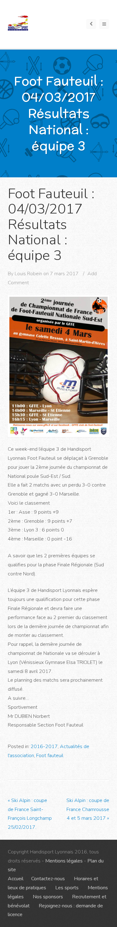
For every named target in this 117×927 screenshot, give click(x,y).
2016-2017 (44, 746)
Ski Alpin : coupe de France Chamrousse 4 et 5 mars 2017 (87, 809)
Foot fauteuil (49, 755)
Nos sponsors (48, 896)
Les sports (67, 887)
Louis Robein (28, 273)
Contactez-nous (48, 878)
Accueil (15, 878)
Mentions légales (64, 860)
